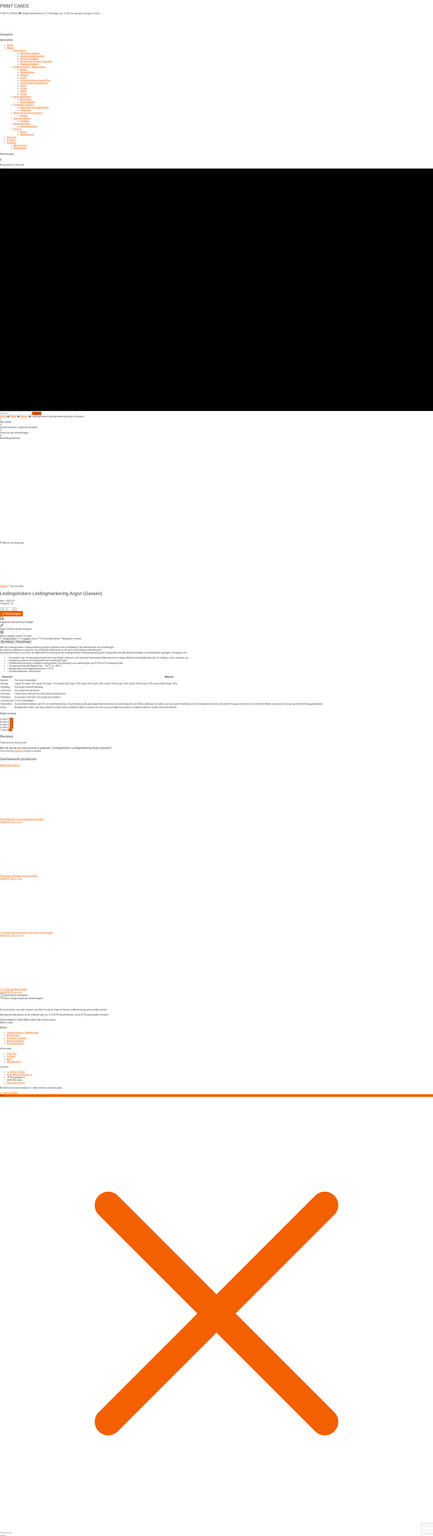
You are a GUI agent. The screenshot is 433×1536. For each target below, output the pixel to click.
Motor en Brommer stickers (28, 113)
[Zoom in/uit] (1, 1532)
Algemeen (25, 99)
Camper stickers (22, 118)
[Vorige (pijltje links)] (1, 1535)
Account (11, 142)
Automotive (20, 50)
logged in (19, 751)
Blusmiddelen (27, 102)
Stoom (24, 88)
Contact (11, 140)
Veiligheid (25, 110)
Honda (23, 115)
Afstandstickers (22, 123)
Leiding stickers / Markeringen (29, 66)
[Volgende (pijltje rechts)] (4, 1535)
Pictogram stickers (23, 104)
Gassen (24, 75)
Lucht (23, 77)
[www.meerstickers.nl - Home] (22, 1004)
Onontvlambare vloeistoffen (35, 80)
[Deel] (7, 1532)
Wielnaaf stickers (29, 64)
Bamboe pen (27, 134)
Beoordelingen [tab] (23, 641)
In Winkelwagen (11, 613)
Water (23, 91)
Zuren (23, 94)
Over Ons (12, 137)
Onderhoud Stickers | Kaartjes (36, 61)
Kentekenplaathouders (32, 56)
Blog (9, 1059)
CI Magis (24, 121)
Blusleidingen (27, 72)
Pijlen (23, 85)
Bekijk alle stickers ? (10, 765)
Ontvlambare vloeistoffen (34, 83)
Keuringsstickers (22, 96)
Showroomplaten (29, 58)
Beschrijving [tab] (7, 641)
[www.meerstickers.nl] (59, 28)
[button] (6, 40)
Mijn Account (14, 1061)
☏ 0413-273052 (16, 1072)
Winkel (10, 48)
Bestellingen (20, 148)
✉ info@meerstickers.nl (19, 1074)
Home (10, 45)
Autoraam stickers (30, 53)
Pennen (18, 129)
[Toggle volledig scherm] (4, 1532)
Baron (23, 131)
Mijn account (20, 145)
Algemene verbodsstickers (34, 107)
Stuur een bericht (16, 1082)
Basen (23, 69)
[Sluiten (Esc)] (11, 1532)
